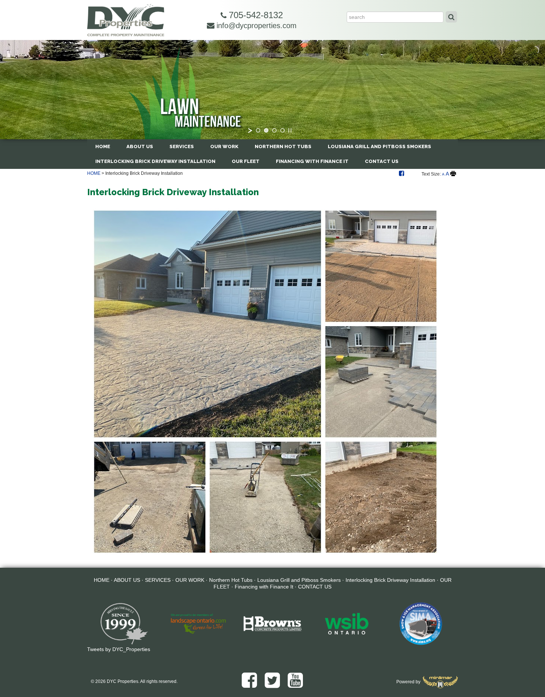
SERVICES (181, 146)
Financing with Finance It (312, 161)
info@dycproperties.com (255, 25)
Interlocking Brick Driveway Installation (155, 161)
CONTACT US (382, 161)
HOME (102, 146)
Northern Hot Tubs (283, 146)
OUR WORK (224, 146)
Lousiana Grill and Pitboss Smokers (379, 146)
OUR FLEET (246, 161)
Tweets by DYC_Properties (118, 649)
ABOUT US (139, 146)
